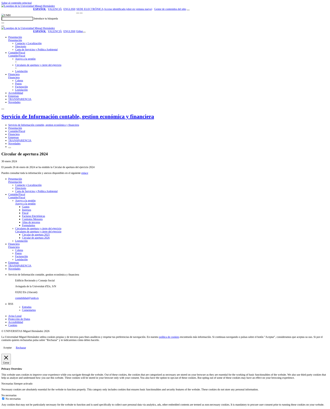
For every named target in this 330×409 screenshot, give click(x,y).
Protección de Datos (19, 319)
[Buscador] (188, 10)
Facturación (21, 86)
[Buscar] (2, 22)
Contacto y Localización (28, 43)
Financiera (14, 74)
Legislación (21, 71)
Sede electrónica (89, 9)
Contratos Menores (32, 219)
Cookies (12, 325)
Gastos (25, 206)
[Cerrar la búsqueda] (2, 26)
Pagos (18, 83)
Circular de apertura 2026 (36, 237)
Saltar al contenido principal (16, 2)
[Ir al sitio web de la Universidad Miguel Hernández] (28, 5)
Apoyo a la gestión (25, 58)
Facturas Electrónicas (33, 216)
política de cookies (169, 336)
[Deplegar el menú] (9, 147)
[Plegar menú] (84, 32)
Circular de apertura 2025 (36, 234)
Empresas (13, 96)
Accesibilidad (15, 92)
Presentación (15, 37)
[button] (15, 40)
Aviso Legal (14, 315)
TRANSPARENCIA (19, 99)
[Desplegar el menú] (81, 13)
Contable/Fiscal (16, 52)
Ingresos (26, 209)
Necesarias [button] (7, 383)
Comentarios (29, 310)
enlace (84, 173)
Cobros (19, 80)
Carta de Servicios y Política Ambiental (36, 49)
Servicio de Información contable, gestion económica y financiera (77, 116)
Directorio (20, 46)
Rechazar (21, 347)
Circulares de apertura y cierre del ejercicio (38, 65)
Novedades (14, 102)
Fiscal (25, 212)
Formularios (28, 225)
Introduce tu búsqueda (46, 18)
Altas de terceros (31, 222)
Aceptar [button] (7, 347)
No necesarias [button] (8, 395)
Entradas (26, 307)
